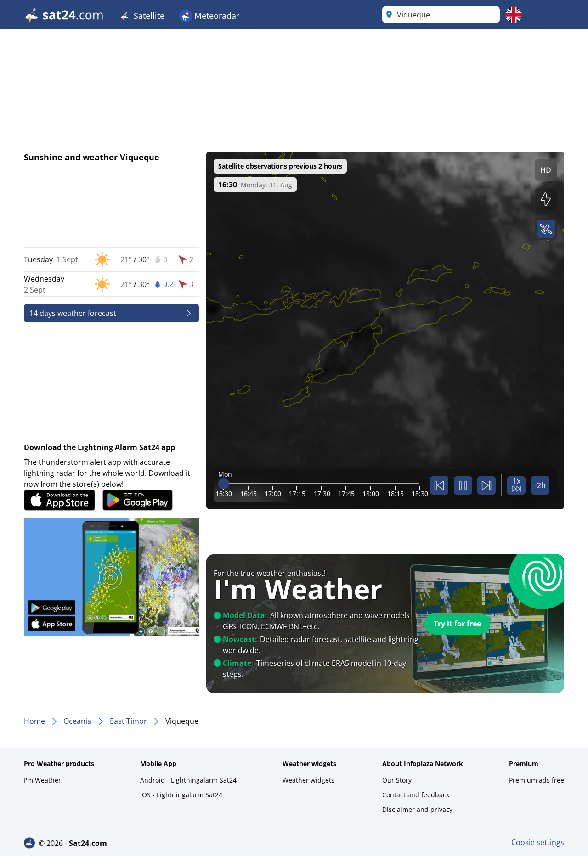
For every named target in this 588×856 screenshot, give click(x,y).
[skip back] (439, 485)
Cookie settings (537, 842)
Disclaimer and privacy (417, 809)
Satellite (147, 15)
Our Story (397, 780)
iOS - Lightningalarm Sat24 (181, 794)
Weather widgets (308, 780)
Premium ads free (536, 780)
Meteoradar (215, 15)
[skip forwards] (486, 485)
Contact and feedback (415, 794)
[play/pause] (463, 485)
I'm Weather (42, 780)
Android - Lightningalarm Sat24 (188, 780)
